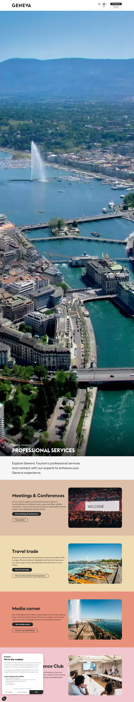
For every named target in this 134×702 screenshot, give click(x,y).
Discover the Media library (25, 630)
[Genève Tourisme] (21, 5)
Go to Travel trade (22, 570)
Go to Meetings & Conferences (26, 514)
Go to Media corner (22, 624)
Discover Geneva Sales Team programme (30, 576)
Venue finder (20, 520)
